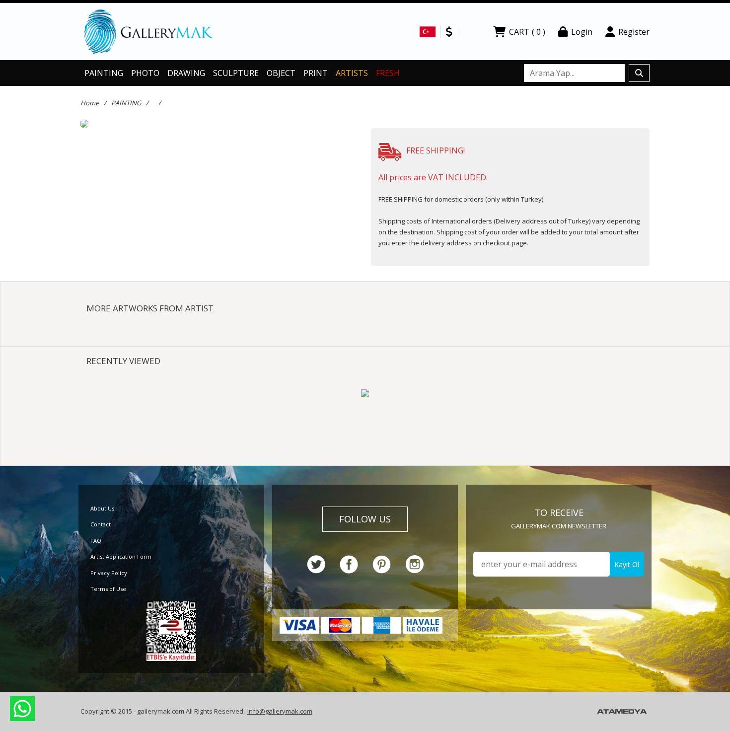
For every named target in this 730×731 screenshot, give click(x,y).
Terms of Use (108, 588)
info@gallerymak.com (279, 711)
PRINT (315, 73)
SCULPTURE (236, 73)
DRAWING (186, 73)
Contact (100, 524)
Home (89, 102)
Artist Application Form (120, 556)
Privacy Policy (108, 573)
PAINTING (103, 73)
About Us (102, 508)
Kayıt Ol (626, 564)
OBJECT (281, 73)
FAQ (95, 540)
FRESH (388, 73)
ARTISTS (352, 73)
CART (527, 31)
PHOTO (145, 73)
